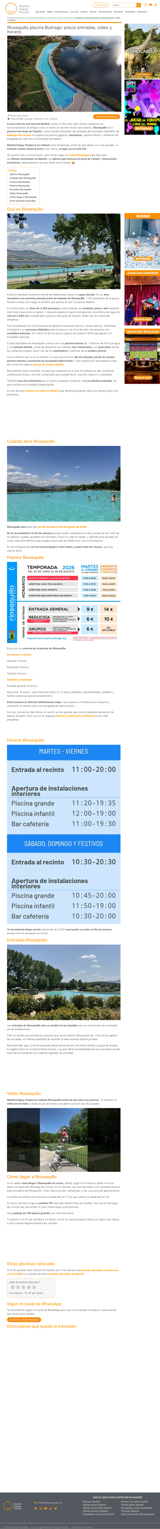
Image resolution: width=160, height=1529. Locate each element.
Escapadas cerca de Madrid (98, 1514)
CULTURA (74, 12)
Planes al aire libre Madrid (97, 1508)
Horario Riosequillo (20, 185)
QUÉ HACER (40, 12)
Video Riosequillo (19, 193)
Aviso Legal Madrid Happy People (49, 1527)
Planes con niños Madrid (134, 1502)
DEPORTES (118, 12)
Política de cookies (82, 1527)
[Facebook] (36, 1508)
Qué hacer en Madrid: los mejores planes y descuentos (50, 18)
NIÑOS (50, 12)
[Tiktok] (155, 4)
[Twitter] (55, 1508)
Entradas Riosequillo (21, 189)
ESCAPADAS (130, 12)
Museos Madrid (91, 1502)
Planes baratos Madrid (95, 1511)
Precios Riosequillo (20, 182)
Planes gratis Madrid (132, 1505)
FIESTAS (93, 12)
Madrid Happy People (16, 18)
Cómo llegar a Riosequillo (23, 197)
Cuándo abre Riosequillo (23, 178)
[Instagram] (146, 4)
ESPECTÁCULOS (61, 12)
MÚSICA (84, 12)
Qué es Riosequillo (20, 174)
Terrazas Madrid (130, 1511)
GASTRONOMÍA (105, 12)
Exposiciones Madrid (94, 1505)
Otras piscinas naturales (23, 200)
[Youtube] (150, 4)
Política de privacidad (16, 1527)
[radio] (12, 1287)
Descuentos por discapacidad (137, 1514)
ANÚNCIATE (142, 12)
